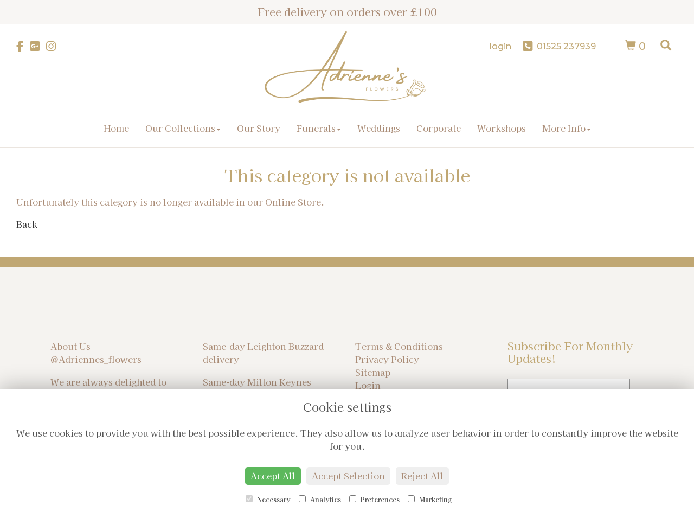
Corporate (438, 128)
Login (368, 385)
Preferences (379, 499)
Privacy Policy (387, 359)
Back (26, 224)
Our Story (258, 128)
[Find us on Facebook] (23, 46)
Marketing (434, 499)
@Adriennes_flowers (96, 359)
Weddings (378, 128)
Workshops (501, 128)
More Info (564, 128)
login (500, 46)
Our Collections (180, 128)
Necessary (273, 499)
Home (116, 128)
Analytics (325, 499)
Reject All (422, 475)
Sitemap (372, 372)
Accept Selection (348, 475)
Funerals (316, 128)
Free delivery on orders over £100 (347, 12)
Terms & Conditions (399, 346)
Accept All (272, 475)
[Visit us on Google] (38, 46)
